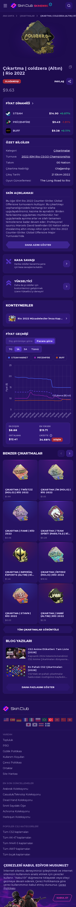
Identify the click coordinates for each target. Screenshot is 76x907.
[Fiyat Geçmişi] (33, 103)
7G (10, 349)
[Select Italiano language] (31, 719)
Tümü (35, 349)
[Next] (69, 453)
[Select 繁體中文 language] (70, 719)
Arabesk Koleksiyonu (15, 788)
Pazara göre (44, 341)
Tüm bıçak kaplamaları (16, 854)
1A (18, 349)
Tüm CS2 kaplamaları (15, 832)
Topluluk (8, 740)
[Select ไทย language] (41, 724)
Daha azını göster (38, 244)
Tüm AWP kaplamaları (16, 848)
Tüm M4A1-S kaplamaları (18, 843)
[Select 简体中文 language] (63, 719)
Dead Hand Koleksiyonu (18, 800)
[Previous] (61, 453)
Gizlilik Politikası (12, 751)
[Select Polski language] (38, 719)
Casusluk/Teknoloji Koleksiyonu (22, 794)
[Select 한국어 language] (35, 724)
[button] (20, 480)
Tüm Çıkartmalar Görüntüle (38, 629)
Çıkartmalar (27, 16)
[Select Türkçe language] (51, 719)
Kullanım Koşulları (13, 757)
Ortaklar (8, 768)
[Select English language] (6, 719)
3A (25, 349)
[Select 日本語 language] (28, 724)
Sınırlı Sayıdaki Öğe (14, 805)
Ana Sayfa (8, 16)
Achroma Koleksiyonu (16, 811)
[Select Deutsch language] (19, 719)
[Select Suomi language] (47, 724)
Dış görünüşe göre (21, 341)
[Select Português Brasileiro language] (44, 719)
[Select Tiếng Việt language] (57, 719)
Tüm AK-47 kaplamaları (17, 837)
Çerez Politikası (12, 762)
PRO (6, 745)
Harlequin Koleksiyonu (16, 817)
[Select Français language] (25, 719)
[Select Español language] (12, 719)
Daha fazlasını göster (38, 687)
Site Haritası (10, 773)
